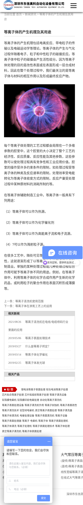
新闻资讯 (30, 14)
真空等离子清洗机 (11, 431)
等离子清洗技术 (10, 410)
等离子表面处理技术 (29, 338)
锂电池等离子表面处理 (33, 389)
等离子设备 (61, 415)
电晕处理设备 (27, 415)
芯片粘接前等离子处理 (37, 394)
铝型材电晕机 (27, 410)
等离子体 (43, 421)
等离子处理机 (24, 426)
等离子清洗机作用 (34, 405)
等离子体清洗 (9, 426)
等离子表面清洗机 (44, 415)
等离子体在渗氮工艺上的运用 (33, 306)
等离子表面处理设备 (13, 405)
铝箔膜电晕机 (9, 400)
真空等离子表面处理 (46, 410)
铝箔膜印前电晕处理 (28, 400)
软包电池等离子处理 (57, 389)
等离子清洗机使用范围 (29, 301)
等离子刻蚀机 (52, 405)
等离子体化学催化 (28, 354)
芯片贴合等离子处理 (13, 394)
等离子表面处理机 (58, 421)
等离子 (25, 421)
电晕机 (33, 421)
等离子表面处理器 (11, 421)
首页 (19, 14)
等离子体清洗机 (10, 415)
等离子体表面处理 (32, 431)
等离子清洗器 (65, 410)
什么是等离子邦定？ (29, 346)
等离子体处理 (62, 426)
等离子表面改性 (68, 405)
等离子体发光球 (26, 362)
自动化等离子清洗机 (51, 400)
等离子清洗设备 (58, 394)
